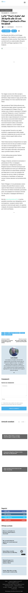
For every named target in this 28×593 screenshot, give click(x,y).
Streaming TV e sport (9, 585)
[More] (18, 31)
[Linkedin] (14, 372)
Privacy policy (21, 587)
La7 (3, 332)
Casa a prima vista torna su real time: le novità (12, 469)
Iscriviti (24, 520)
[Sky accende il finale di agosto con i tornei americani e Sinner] (21, 541)
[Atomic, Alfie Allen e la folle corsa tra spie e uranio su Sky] (14, 431)
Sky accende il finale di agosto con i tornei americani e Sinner (10, 542)
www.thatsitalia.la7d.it (12, 199)
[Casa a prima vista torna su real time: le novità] (14, 464)
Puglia (22, 332)
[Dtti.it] (10, 3)
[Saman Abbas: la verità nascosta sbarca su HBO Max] (21, 551)
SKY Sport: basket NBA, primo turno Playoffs (21, 341)
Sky (3, 334)
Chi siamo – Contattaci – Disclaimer (10, 587)
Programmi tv (8, 10)
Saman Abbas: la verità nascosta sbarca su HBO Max (10, 551)
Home (2, 10)
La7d (7, 332)
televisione (9, 334)
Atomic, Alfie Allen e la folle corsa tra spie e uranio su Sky (12, 436)
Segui (24, 514)
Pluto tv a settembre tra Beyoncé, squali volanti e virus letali (9, 532)
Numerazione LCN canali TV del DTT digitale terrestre (13, 584)
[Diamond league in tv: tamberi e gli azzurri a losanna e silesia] (21, 561)
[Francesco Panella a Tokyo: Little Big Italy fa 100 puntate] (14, 447)
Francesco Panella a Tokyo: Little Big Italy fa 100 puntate (13, 452)
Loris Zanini (10, 26)
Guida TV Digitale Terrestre (13, 582)
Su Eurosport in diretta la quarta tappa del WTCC (7, 341)
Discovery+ (6, 449)
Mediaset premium (14, 332)
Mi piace (24, 511)
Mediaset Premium (18, 585)
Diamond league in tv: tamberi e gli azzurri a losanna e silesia (8, 561)
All (19, 421)
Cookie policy (14, 588)
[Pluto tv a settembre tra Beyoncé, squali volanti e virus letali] (21, 532)
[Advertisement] (14, 77)
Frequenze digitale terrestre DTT (15, 581)
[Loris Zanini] (3, 27)
